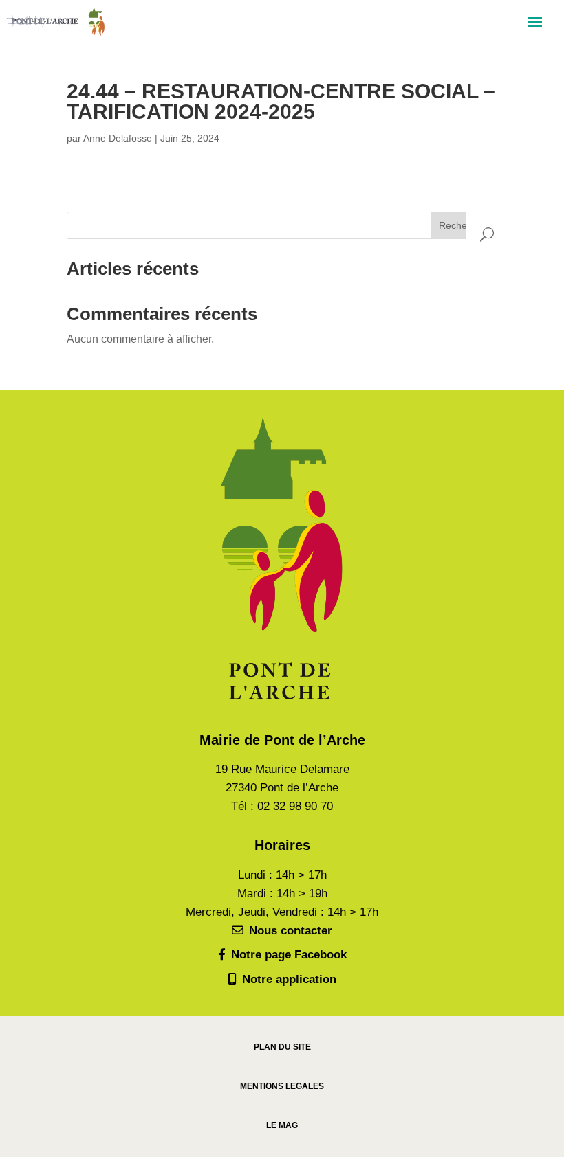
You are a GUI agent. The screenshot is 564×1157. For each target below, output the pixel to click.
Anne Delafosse (117, 138)
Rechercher (464, 225)
